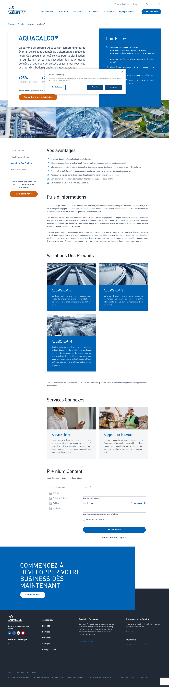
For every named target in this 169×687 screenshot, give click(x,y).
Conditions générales (76, 677)
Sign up (123, 537)
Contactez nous (32, 595)
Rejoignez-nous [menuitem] (126, 12)
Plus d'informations (20, 157)
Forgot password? (138, 503)
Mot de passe (88, 503)
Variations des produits (21, 163)
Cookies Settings (57, 87)
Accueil (12, 24)
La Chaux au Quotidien (121, 4)
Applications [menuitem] (46, 12)
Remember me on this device (96, 519)
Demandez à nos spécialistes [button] (38, 97)
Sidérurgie (30, 24)
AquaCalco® (41, 24)
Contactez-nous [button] (24, 194)
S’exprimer (130, 631)
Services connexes (19, 170)
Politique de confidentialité (103, 677)
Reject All (95, 87)
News (134, 4)
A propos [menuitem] (108, 12)
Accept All (113, 87)
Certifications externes (20, 677)
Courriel (86, 487)
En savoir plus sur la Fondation (91, 641)
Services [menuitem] (77, 12)
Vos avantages (17, 151)
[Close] (122, 71)
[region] (85, 82)
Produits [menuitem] (62, 12)
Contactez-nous (151, 12)
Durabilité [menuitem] (92, 12)
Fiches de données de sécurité (48, 677)
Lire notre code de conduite (137, 644)
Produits (21, 24)
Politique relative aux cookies (134, 677)
